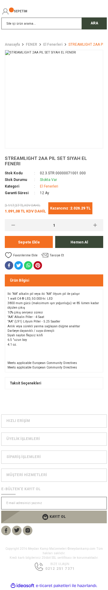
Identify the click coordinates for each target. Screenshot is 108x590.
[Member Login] (5, 11)
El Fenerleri (49, 186)
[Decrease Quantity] (13, 225)
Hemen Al (79, 242)
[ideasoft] (22, 585)
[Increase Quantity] (95, 225)
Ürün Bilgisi (19, 280)
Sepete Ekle (29, 242)
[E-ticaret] (53, 585)
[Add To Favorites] (21, 255)
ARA (94, 23)
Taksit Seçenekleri (25, 383)
